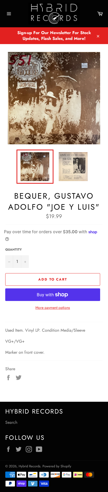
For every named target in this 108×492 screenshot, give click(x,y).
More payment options (52, 307)
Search (11, 422)
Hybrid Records (29, 466)
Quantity (13, 249)
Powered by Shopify (56, 466)
